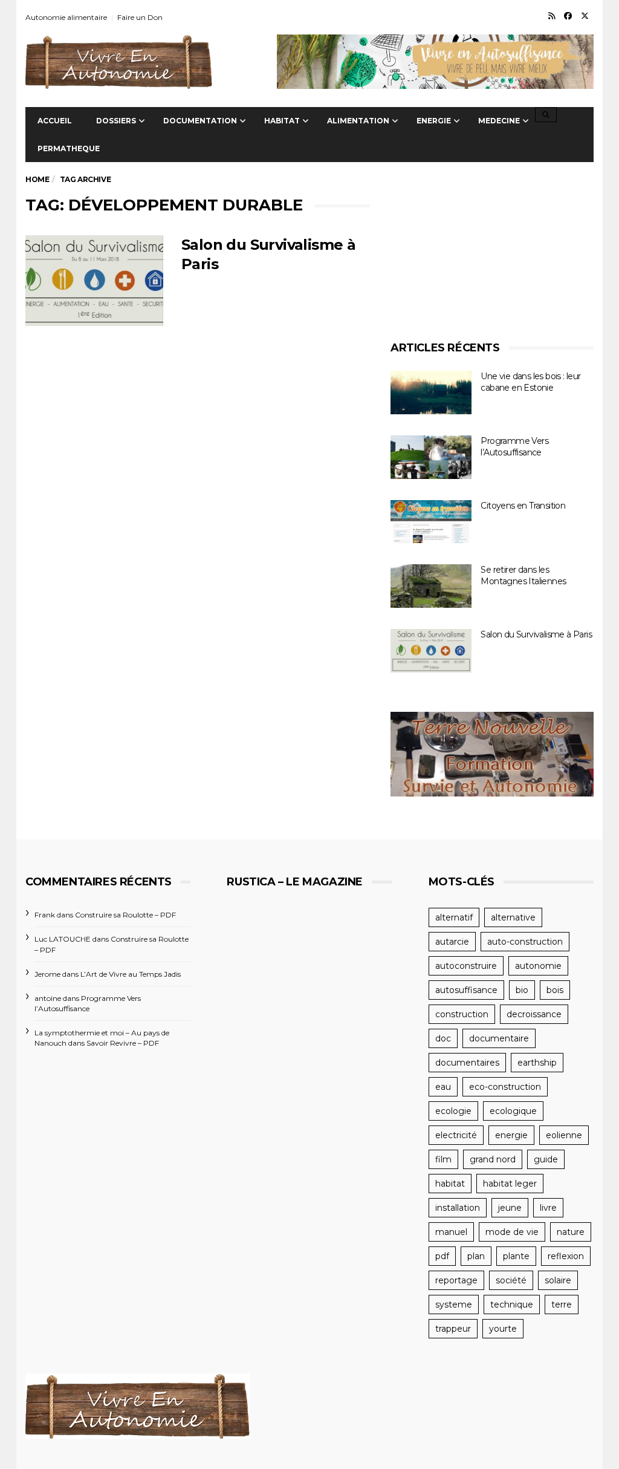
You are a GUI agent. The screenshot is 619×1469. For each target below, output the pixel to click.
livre (548, 1207)
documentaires (467, 1062)
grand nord (493, 1159)
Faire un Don (140, 17)
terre (561, 1304)
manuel (451, 1231)
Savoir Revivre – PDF (122, 1042)
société (511, 1280)
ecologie (453, 1111)
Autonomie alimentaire (66, 17)
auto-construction (525, 941)
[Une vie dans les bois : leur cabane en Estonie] (431, 392)
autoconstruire (466, 965)
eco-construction (505, 1086)
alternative (513, 917)
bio (522, 990)
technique (511, 1304)
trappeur (453, 1328)
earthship (537, 1062)
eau (443, 1086)
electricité (456, 1135)
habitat (450, 1183)
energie (511, 1135)
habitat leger (510, 1183)
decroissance (534, 1014)
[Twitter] (585, 16)
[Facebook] (568, 16)
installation (457, 1207)
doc (443, 1038)
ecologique (513, 1111)
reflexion (566, 1256)
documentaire (499, 1038)
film (443, 1159)
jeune (510, 1207)
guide (546, 1159)
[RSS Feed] (551, 16)
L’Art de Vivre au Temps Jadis (130, 974)
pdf (442, 1256)
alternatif (454, 917)
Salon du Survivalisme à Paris (536, 634)
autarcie (452, 941)
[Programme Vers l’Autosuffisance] (431, 457)
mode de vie (512, 1231)
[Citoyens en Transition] (431, 522)
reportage (456, 1280)
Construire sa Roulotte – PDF (125, 914)
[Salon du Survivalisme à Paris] (94, 280)
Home (37, 179)
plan (476, 1256)
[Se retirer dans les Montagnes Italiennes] (431, 586)
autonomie (538, 965)
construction (461, 1014)
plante (516, 1256)
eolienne (564, 1135)
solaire (558, 1280)
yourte (503, 1328)
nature (571, 1231)
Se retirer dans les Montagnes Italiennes (523, 575)
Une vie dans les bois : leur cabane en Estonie (530, 382)
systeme (453, 1304)
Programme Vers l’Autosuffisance (514, 446)
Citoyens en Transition (523, 505)
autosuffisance (466, 990)
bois (554, 990)
